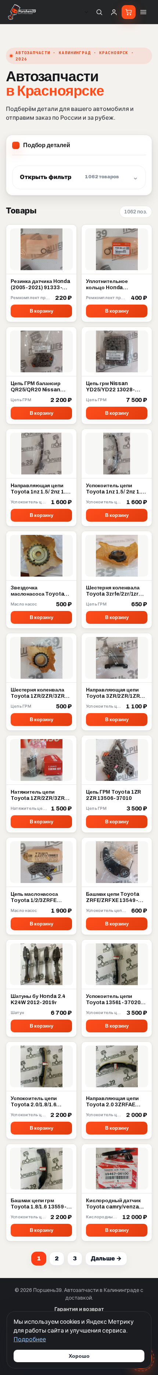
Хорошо (79, 1356)
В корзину (41, 311)
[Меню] (143, 12)
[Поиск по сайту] (99, 12)
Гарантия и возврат (79, 1309)
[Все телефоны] (86, 12)
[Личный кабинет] (114, 12)
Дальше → (106, 1258)
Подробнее (30, 1339)
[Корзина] (129, 12)
